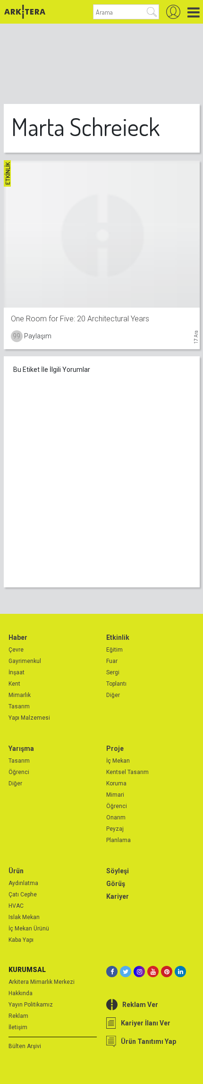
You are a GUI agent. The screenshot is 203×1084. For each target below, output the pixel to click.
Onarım (116, 817)
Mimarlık (19, 695)
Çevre (16, 649)
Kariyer (117, 896)
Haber (17, 637)
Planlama (118, 840)
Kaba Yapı (21, 940)
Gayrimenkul (24, 661)
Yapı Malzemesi (29, 717)
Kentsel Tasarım (127, 772)
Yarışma (21, 748)
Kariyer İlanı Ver (145, 1023)
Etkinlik (117, 637)
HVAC (16, 906)
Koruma (116, 783)
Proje (115, 748)
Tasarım (19, 706)
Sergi (112, 672)
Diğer (113, 695)
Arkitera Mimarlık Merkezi (41, 982)
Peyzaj (115, 829)
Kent (14, 683)
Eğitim (114, 649)
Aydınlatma (23, 883)
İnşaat (16, 672)
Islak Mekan (24, 917)
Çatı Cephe (22, 894)
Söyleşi (117, 871)
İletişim (17, 1027)
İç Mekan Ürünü (28, 928)
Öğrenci (18, 772)
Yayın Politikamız (30, 1004)
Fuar (112, 661)
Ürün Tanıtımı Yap (148, 1041)
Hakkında (20, 993)
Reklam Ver (140, 1004)
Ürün (16, 871)
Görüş (115, 883)
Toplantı (116, 683)
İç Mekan (118, 760)
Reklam (18, 1016)
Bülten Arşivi (24, 1046)
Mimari (115, 794)
